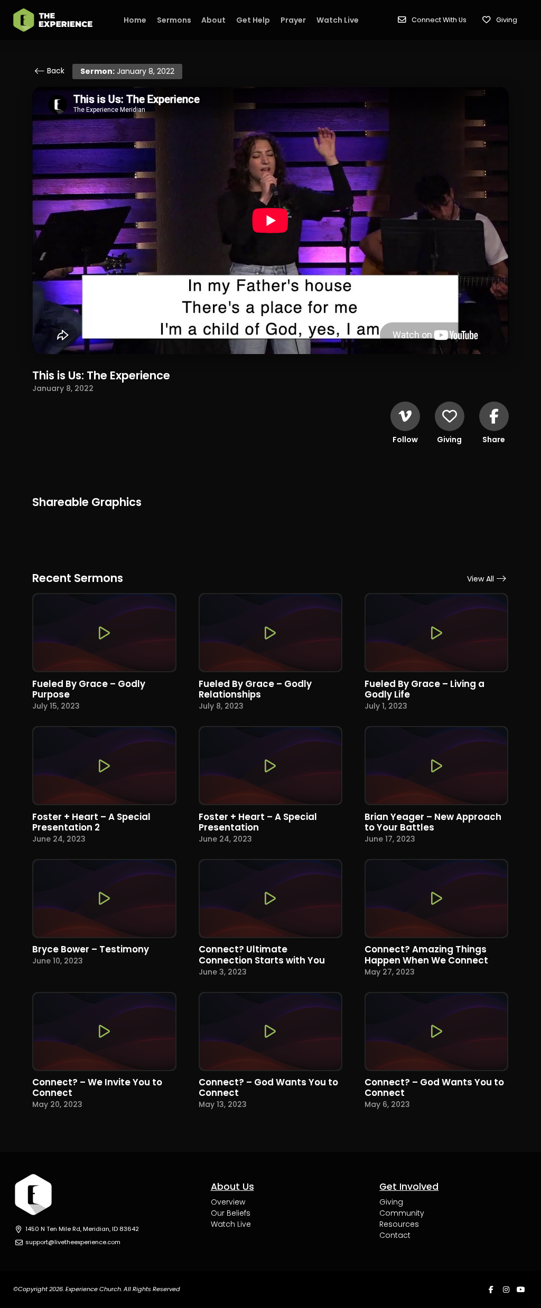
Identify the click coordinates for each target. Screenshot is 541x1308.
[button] (432, 20)
